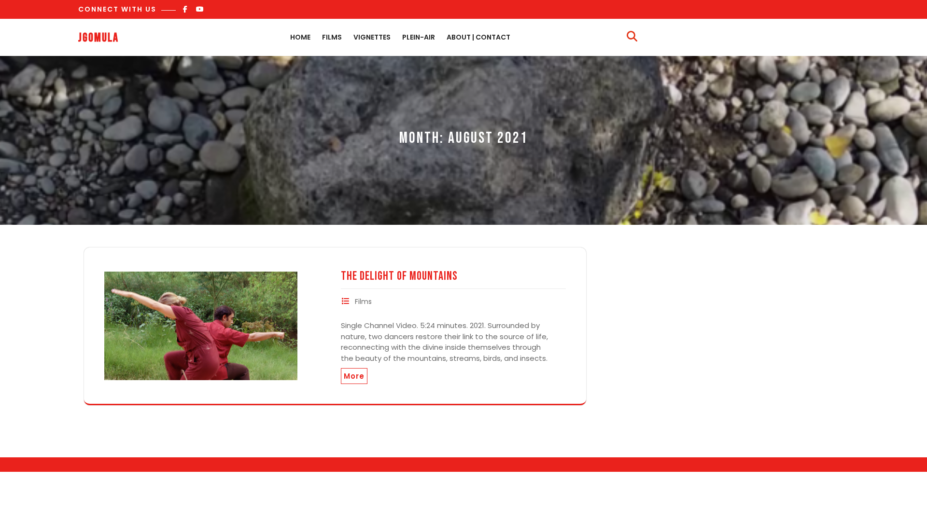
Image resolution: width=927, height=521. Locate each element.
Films (332, 37)
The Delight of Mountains (399, 276)
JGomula (98, 37)
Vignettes (372, 37)
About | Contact (478, 37)
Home (300, 37)
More (354, 376)
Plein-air (418, 37)
